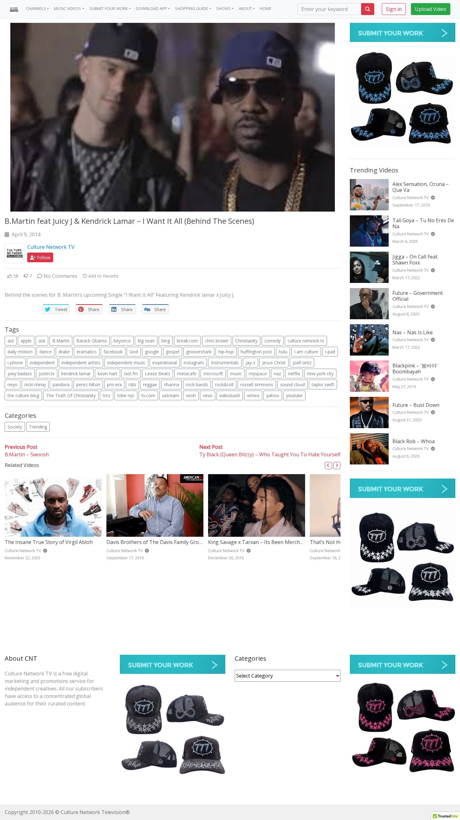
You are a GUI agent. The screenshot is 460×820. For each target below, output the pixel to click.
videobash (229, 395)
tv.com (148, 395)
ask (41, 341)
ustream (170, 395)
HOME (265, 8)
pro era (114, 384)
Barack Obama (91, 341)
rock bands (197, 384)
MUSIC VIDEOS (67, 8)
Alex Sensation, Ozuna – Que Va (420, 187)
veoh (191, 395)
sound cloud (292, 384)
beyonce (122, 341)
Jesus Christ (274, 363)
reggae (150, 384)
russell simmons (256, 384)
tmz (106, 395)
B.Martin (60, 341)
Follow (43, 257)
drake (64, 352)
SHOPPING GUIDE (191, 8)
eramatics (87, 352)
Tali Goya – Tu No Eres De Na (423, 223)
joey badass (20, 374)
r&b (132, 384)
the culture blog (23, 395)
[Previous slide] (328, 465)
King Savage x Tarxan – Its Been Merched (256, 542)
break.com (187, 341)
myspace (258, 374)
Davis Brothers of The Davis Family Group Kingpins (166, 542)
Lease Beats (157, 374)
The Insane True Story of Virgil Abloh (49, 542)
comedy (272, 341)
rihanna (171, 384)
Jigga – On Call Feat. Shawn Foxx (415, 259)
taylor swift (323, 384)
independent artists (81, 363)
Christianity (246, 341)
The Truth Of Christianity (71, 395)
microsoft (213, 374)
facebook (113, 352)
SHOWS (223, 8)
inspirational (164, 363)
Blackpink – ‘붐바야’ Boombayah (414, 368)
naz (277, 374)
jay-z (250, 363)
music (236, 374)
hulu (283, 352)
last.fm (131, 374)
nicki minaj (35, 384)
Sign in (394, 8)
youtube (294, 395)
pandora (61, 384)
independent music (126, 363)
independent (42, 363)
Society (15, 427)
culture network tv (306, 341)
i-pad (330, 352)
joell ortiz (302, 363)
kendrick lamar (76, 374)
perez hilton (88, 384)
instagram (194, 363)
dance (45, 352)
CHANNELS (36, 8)
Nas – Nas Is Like (412, 332)
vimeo (253, 395)
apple (26, 341)
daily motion (20, 352)
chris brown (216, 341)
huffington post (256, 352)
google (152, 352)
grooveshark (199, 352)
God (134, 352)
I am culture (306, 352)
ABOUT (245, 8)
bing (165, 341)
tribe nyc (126, 395)
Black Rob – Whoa (413, 441)
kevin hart (107, 374)
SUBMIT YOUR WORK (108, 8)
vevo (207, 395)
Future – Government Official (417, 296)
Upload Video (430, 8)
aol (11, 341)
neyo (13, 384)
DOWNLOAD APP (151, 8)
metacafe (187, 374)
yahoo (272, 395)
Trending (38, 427)
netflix (294, 374)
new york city (320, 374)
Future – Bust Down (415, 405)
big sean (146, 341)
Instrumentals (225, 363)
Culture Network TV (50, 246)
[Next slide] (336, 465)
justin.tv (46, 374)
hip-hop (226, 352)
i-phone (15, 363)
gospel (172, 352)
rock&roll (224, 384)
